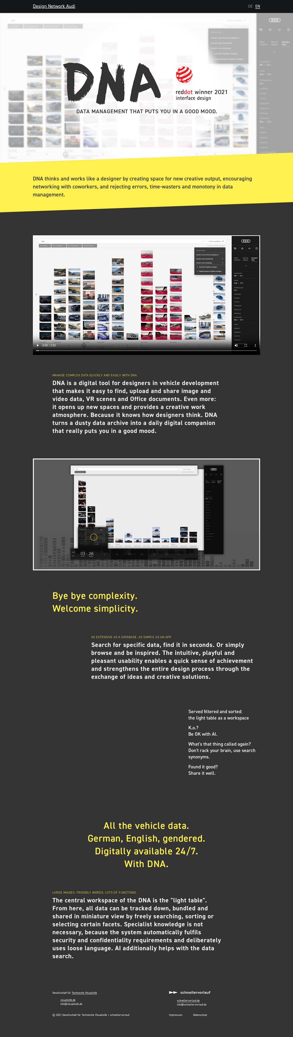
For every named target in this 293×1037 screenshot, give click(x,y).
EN (257, 6)
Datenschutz (200, 1015)
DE (250, 6)
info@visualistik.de (71, 1004)
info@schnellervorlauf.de (191, 1004)
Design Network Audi (54, 6)
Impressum (175, 1015)
